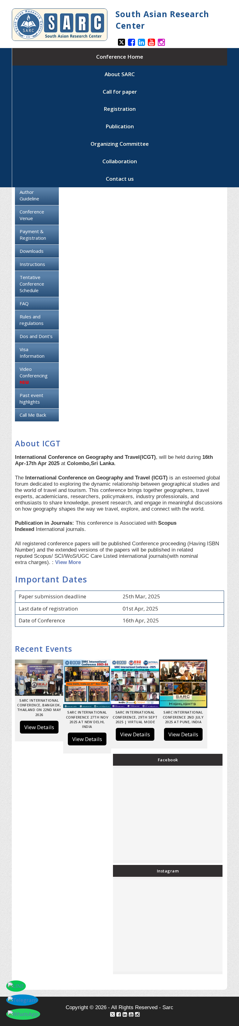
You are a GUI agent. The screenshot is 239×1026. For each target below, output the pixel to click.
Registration (120, 108)
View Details (39, 727)
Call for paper (120, 91)
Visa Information (32, 352)
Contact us (120, 178)
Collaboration (119, 161)
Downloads (32, 251)
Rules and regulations (32, 319)
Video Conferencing (34, 372)
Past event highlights (31, 398)
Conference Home (119, 56)
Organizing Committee (120, 143)
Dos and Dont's (36, 336)
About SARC (120, 74)
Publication (119, 126)
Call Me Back (33, 415)
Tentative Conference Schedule (32, 283)
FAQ (24, 303)
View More (68, 562)
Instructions (32, 264)
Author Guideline (29, 195)
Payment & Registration (33, 234)
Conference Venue (32, 215)
